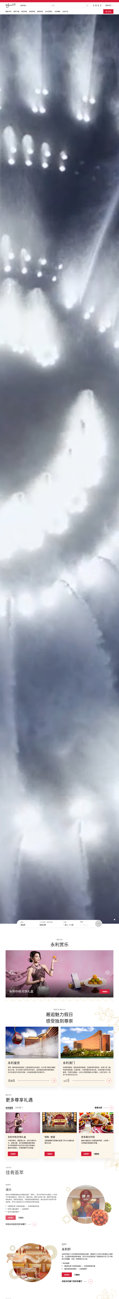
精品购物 (32, 11)
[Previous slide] (11, 972)
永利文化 (65, 11)
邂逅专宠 (8, 11)
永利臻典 (57, 11)
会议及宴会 (48, 11)
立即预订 (86, 1154)
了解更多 (13, 1154)
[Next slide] (107, 972)
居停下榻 (16, 11)
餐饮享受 (24, 11)
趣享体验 (40, 11)
